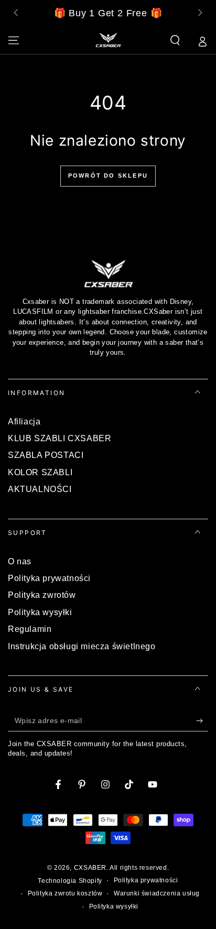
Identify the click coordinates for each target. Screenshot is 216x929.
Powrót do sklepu (108, 175)
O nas (19, 561)
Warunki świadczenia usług (157, 893)
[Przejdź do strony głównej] (108, 40)
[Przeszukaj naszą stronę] (175, 40)
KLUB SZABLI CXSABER (59, 438)
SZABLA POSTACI (45, 455)
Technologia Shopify (70, 880)
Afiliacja (24, 421)
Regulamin (29, 629)
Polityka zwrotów (42, 595)
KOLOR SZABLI (40, 472)
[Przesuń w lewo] (17, 13)
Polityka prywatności (49, 578)
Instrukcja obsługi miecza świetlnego (82, 646)
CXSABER (90, 867)
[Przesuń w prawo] (199, 13)
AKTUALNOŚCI (40, 489)
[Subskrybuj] (202, 721)
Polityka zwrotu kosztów (65, 893)
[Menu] (13, 40)
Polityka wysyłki (40, 612)
